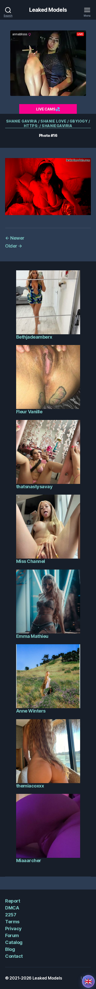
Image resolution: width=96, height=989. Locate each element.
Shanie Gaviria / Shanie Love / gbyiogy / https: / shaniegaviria (48, 123)
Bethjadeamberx (34, 337)
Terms (12, 921)
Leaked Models (48, 10)
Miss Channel (30, 561)
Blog (10, 949)
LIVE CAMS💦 (48, 109)
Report (12, 901)
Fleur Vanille (29, 411)
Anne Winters (31, 711)
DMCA (12, 907)
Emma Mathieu (32, 636)
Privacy (13, 928)
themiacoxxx (30, 785)
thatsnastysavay (34, 486)
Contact (14, 956)
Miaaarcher (28, 860)
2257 (10, 914)
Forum (12, 935)
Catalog (14, 942)
